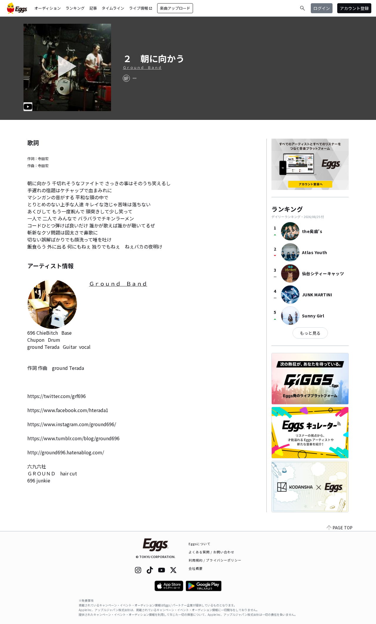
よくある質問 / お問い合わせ (212, 552)
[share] (126, 78)
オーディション (47, 8)
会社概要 (196, 568)
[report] (134, 78)
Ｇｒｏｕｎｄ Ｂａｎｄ (142, 67)
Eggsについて (200, 543)
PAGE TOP (342, 528)
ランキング (75, 8)
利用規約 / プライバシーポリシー (215, 560)
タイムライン (113, 8)
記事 (93, 8)
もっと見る (310, 333)
